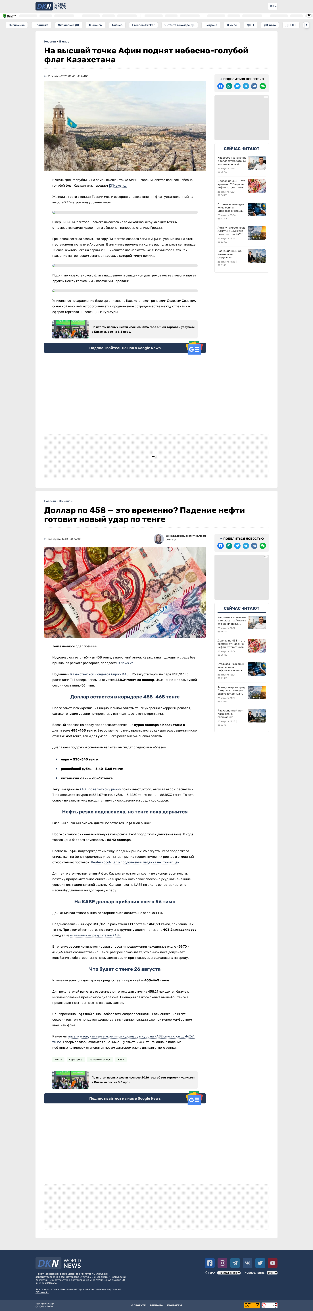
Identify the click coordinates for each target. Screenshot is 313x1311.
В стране (211, 25)
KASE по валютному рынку (100, 801)
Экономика (17, 25)
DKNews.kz (124, 675)
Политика (41, 25)
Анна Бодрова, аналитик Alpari (186, 547)
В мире (232, 25)
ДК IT (250, 25)
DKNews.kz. (118, 185)
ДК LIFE (291, 25)
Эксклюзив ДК (68, 25)
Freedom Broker (143, 25)
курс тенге (75, 1071)
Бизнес (117, 25)
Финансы (95, 25)
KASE (121, 1071)
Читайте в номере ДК (179, 25)
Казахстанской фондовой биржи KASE (100, 686)
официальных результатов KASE (95, 947)
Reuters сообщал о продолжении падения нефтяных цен (135, 874)
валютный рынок (100, 1071)
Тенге (58, 1071)
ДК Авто (270, 25)
